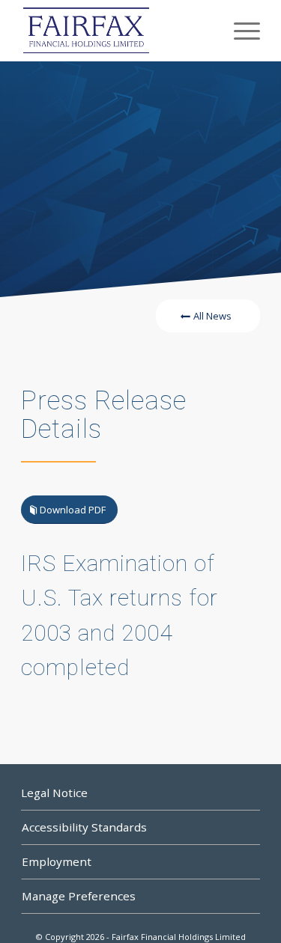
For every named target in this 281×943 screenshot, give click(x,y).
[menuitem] (239, 31)
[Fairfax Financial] (116, 31)
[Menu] (239, 31)
